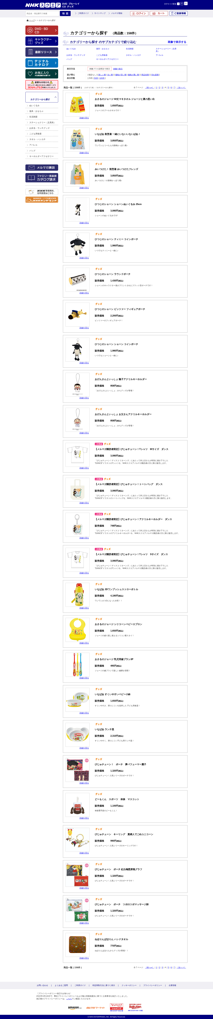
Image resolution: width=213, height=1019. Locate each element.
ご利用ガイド (83, 13)
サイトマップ (100, 13)
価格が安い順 (120, 75)
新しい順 (102, 75)
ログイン (139, 13)
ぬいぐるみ (34, 105)
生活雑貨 (33, 117)
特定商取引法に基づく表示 (103, 985)
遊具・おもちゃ (36, 111)
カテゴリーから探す (40, 99)
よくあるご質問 (61, 985)
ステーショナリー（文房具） (42, 122)
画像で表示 (118, 69)
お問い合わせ (42, 985)
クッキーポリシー (129, 985)
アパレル (33, 145)
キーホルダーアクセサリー (41, 156)
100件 (102, 78)
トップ (32, 20)
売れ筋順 (155, 75)
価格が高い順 (133, 75)
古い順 (110, 75)
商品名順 (145, 75)
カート (159, 13)
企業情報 (172, 985)
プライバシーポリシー (152, 985)
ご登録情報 (178, 13)
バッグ (32, 151)
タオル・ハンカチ (37, 139)
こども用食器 (35, 134)
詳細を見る (84, 118)
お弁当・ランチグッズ (39, 128)
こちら (69, 999)
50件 (96, 78)
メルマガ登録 (116, 13)
